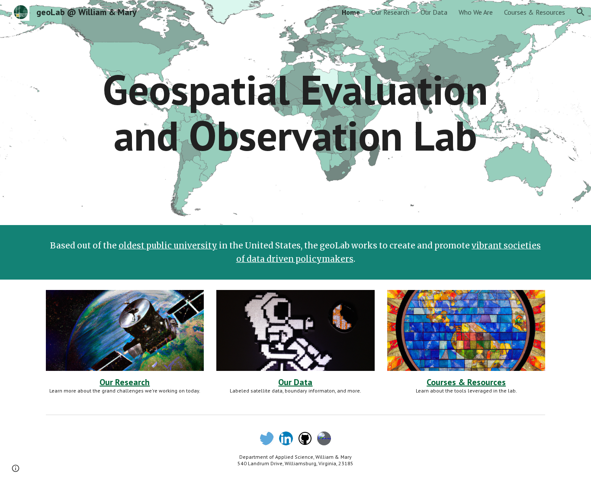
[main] (295, 112)
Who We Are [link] (476, 12)
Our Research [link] (390, 12)
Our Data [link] (434, 12)
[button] (580, 12)
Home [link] (351, 12)
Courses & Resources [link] (534, 12)
